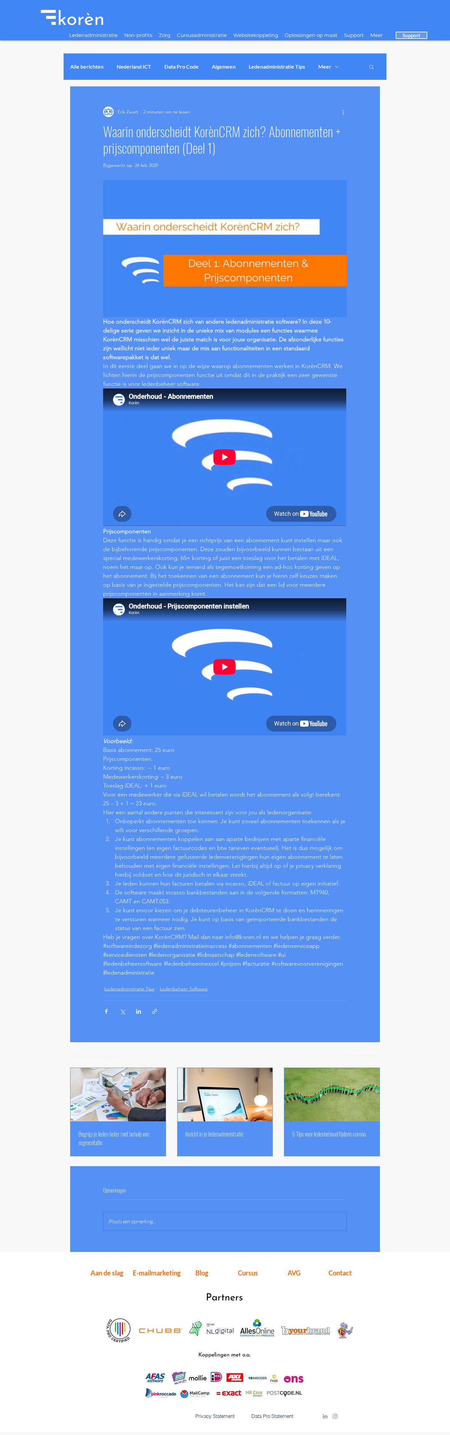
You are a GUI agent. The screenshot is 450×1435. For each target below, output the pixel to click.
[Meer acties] (343, 112)
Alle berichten (86, 66)
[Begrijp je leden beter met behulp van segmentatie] (118, 1094)
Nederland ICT (134, 66)
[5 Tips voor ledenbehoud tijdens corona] (332, 1094)
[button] (371, 66)
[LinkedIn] (325, 1416)
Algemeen (224, 66)
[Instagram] (335, 1416)
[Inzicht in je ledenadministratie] (225, 1094)
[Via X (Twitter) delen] (122, 1011)
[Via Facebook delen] (106, 1011)
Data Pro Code (181, 66)
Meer (324, 66)
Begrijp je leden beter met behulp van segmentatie (113, 1138)
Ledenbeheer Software (184, 989)
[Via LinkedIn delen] (138, 1011)
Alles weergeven (363, 1055)
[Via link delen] (155, 1011)
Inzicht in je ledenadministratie (214, 1134)
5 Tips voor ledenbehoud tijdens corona (329, 1134)
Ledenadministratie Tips (277, 66)
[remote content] (225, 458)
